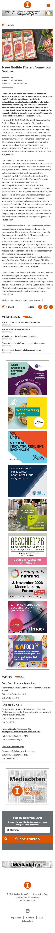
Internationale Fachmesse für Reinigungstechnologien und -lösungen (21, 730)
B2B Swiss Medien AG (17, 894)
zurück (10, 25)
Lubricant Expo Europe (13, 746)
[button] (40, 307)
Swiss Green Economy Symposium (18, 683)
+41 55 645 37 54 (27, 900)
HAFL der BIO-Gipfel (12, 705)
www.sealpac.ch (36, 300)
